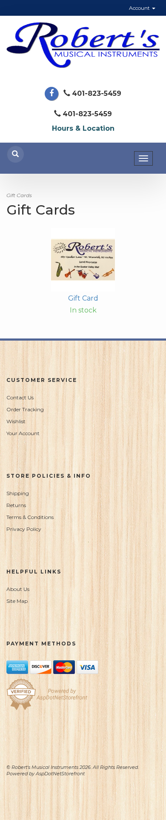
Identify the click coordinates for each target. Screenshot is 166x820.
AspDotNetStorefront (60, 774)
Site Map (17, 601)
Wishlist (16, 421)
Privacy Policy (23, 529)
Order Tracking (25, 409)
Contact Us (20, 397)
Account (140, 8)
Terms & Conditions (30, 517)
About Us (17, 589)
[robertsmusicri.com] (83, 45)
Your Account (23, 433)
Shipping (17, 493)
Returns (16, 505)
